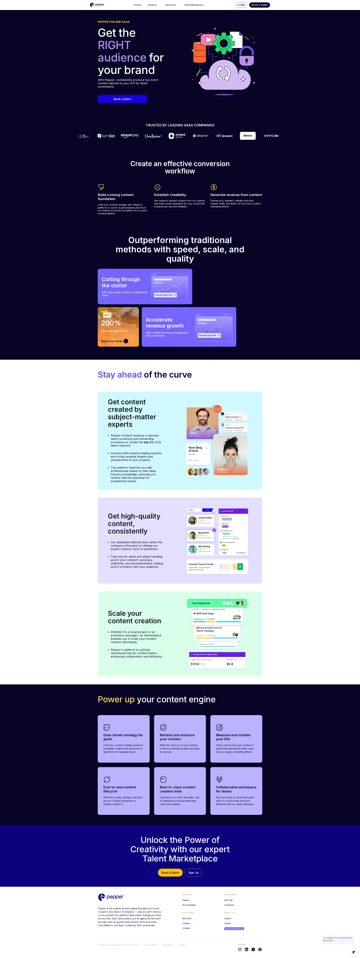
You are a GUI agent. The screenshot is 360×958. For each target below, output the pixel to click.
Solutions (152, 5)
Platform (186, 900)
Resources (170, 5)
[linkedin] (246, 949)
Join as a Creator (234, 929)
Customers (229, 905)
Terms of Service (150, 945)
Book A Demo (259, 5)
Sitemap (181, 945)
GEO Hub (228, 900)
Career (227, 923)
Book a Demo (122, 99)
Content (186, 923)
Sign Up (193, 872)
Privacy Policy (168, 945)
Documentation (189, 905)
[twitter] (253, 949)
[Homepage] (110, 897)
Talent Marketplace (193, 5)
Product (137, 5)
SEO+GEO (187, 918)
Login (241, 5)
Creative (186, 928)
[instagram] (239, 949)
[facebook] (260, 949)
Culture (227, 918)
